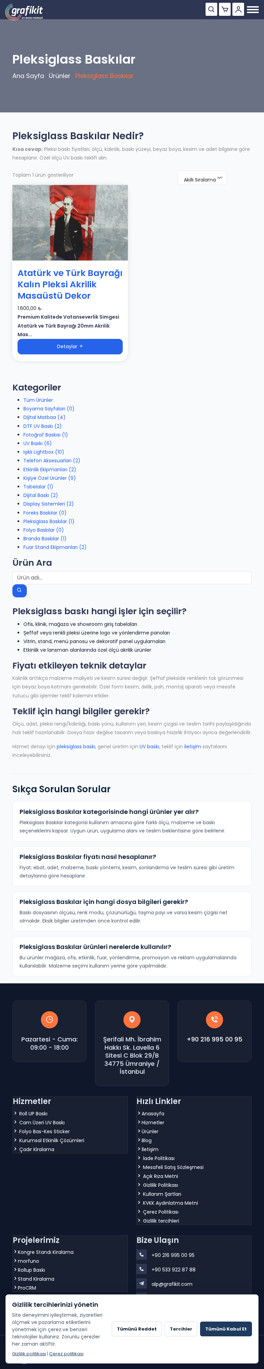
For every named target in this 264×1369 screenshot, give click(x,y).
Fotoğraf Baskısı (45, 434)
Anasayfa (153, 1113)
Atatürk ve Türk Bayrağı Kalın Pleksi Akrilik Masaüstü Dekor (70, 284)
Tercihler (181, 1329)
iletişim (192, 746)
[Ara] (211, 9)
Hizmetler (153, 1122)
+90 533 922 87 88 (174, 1269)
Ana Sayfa (28, 75)
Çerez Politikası (160, 1211)
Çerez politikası (66, 1353)
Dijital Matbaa (44, 417)
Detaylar (68, 346)
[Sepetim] (225, 9)
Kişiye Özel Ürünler (49, 478)
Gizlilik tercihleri (161, 1220)
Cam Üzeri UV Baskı (42, 1122)
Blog (147, 1140)
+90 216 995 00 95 (214, 1039)
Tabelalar (38, 486)
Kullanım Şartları (162, 1194)
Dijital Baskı (40, 495)
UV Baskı (37, 443)
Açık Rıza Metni (160, 1176)
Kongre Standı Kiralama (46, 1252)
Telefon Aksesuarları (51, 460)
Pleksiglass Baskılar (49, 521)
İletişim (150, 1149)
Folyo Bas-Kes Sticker (44, 1131)
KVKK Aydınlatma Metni (170, 1203)
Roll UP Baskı (33, 1113)
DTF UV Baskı (42, 426)
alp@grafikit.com (172, 1284)
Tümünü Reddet (137, 1329)
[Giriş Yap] (238, 9)
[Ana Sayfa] (24, 12)
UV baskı (149, 746)
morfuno (28, 1261)
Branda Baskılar (45, 538)
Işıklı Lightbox (43, 452)
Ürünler (59, 75)
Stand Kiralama (36, 1279)
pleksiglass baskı (76, 746)
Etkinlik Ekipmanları (49, 469)
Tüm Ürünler (38, 400)
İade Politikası (159, 1158)
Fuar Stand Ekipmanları (55, 547)
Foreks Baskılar (45, 512)
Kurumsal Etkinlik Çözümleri (51, 1140)
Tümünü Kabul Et (226, 1329)
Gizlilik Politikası (160, 1185)
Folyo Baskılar (43, 530)
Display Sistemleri (48, 503)
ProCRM (27, 1287)
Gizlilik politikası (29, 1353)
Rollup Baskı (31, 1270)
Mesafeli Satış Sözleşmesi (173, 1167)
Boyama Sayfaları (49, 408)
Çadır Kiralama (36, 1149)
